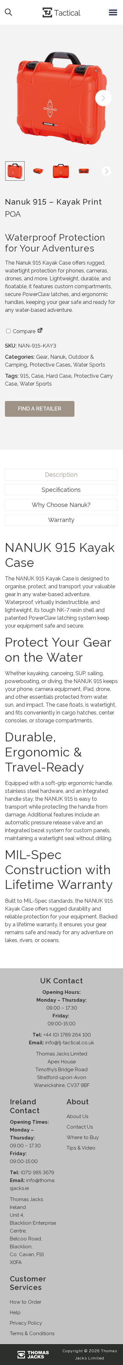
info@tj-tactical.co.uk (69, 1043)
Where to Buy (83, 1137)
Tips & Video (81, 1148)
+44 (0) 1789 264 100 (67, 1035)
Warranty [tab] (61, 519)
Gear (42, 357)
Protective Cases (50, 365)
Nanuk (58, 357)
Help (15, 1312)
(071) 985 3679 (37, 1172)
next (103, 98)
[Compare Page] (40, 331)
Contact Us (80, 1127)
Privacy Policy (26, 1323)
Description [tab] (61, 474)
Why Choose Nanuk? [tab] (61, 504)
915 (24, 376)
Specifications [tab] (61, 489)
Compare (23, 331)
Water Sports (89, 365)
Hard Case (58, 376)
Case (37, 376)
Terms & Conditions (32, 1333)
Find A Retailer (39, 409)
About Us (77, 1116)
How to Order (25, 1302)
